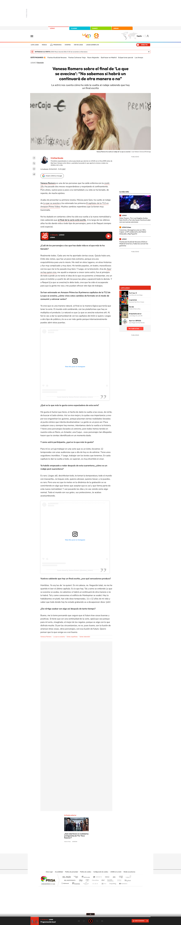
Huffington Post (69, 879)
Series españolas (72, 637)
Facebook (34, 158)
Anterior (79, 921)
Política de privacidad (71, 872)
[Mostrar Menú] (33, 36)
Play (90, 921)
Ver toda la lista (134, 329)
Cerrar (149, 52)
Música (44, 45)
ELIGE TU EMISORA (139, 920)
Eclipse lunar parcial (125, 57)
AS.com (113, 877)
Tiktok (82, 849)
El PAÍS (66, 877)
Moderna (75, 883)
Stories (103, 849)
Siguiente (102, 921)
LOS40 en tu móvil (115, 872)
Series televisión (85, 637)
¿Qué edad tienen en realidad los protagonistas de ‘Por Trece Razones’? (76, 836)
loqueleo (113, 883)
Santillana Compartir (97, 877)
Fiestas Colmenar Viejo (77, 57)
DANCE (95, 28)
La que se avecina (59, 637)
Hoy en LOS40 (78, 45)
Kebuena (126, 879)
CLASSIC (74, 28)
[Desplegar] (90, 914)
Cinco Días (95, 879)
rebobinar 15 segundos (84, 921)
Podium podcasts (86, 883)
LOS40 (52, 28)
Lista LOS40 (35, 45)
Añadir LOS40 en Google (54, 176)
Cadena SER (106, 877)
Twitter (34, 163)
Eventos (68, 45)
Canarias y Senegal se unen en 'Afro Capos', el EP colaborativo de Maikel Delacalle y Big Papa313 (132, 232)
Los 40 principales (77, 877)
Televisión (40, 63)
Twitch (99, 849)
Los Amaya (139, 57)
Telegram (34, 174)
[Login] (148, 36)
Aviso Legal (49, 872)
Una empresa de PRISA (48, 879)
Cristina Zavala (57, 158)
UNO (81, 879)
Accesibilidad (59, 872)
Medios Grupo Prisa (47, 884)
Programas (57, 45)
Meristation (123, 883)
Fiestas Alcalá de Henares (57, 57)
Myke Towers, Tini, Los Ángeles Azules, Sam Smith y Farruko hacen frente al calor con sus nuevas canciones (135, 220)
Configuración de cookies (100, 872)
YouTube (86, 849)
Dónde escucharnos (129, 872)
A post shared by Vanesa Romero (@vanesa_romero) (75, 397)
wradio (87, 879)
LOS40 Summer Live (92, 45)
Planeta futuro (118, 879)
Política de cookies (85, 872)
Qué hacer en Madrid (108, 57)
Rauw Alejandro (93, 57)
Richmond (65, 883)
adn (120, 877)
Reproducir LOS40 (108, 236)
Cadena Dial (103, 879)
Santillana (86, 877)
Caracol (127, 877)
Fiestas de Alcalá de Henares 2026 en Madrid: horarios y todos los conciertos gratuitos (133, 244)
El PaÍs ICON (95, 883)
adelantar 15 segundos (97, 921)
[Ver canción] (125, 294)
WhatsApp (34, 169)
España (139, 36)
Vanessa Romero (45, 637)
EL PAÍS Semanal (110, 879)
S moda (104, 883)
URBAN (115, 28)
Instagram (78, 849)
